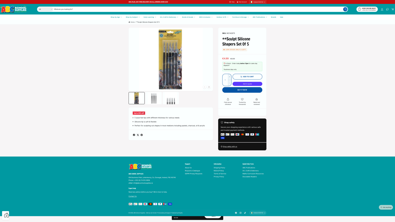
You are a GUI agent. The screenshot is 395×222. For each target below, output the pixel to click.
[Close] (7, 213)
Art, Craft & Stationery (251, 171)
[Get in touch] (387, 9)
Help (233, 2)
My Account (243, 2)
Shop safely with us (230, 146)
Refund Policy (219, 171)
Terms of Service (220, 174)
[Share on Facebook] (134, 135)
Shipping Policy (219, 168)
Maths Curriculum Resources (253, 174)
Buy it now (242, 90)
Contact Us (133, 196)
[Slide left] (204, 87)
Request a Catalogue (192, 171)
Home (133, 22)
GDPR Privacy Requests (193, 174)
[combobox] (201, 9)
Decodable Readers (250, 177)
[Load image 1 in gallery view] (137, 98)
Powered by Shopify (176, 213)
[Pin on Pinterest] (141, 135)
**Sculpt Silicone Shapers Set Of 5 (148, 22)
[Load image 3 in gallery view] (171, 98)
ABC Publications (249, 168)
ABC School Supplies (139, 213)
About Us (188, 168)
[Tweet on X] (138, 135)
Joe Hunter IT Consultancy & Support (160, 213)
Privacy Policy (219, 177)
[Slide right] (209, 87)
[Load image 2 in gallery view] (154, 98)
